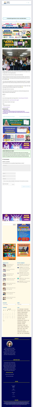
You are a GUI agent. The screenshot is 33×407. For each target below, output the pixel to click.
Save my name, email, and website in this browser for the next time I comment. (15, 181)
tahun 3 (26, 328)
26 (7, 317)
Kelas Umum (23, 318)
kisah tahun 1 (25, 320)
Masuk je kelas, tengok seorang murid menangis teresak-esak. (14, 111)
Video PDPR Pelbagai (26, 333)
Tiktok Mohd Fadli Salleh (9, 376)
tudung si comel (20, 331)
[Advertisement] (16, 11)
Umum (18, 333)
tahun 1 (21, 328)
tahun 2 (24, 328)
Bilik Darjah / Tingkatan (20, 310)
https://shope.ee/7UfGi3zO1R (23, 98)
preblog (18, 328)
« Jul (3, 320)
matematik (23, 323)
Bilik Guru (25, 310)
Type (27, 331)
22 (12, 316)
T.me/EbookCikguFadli (5, 107)
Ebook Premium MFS (20, 317)
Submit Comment (26, 186)
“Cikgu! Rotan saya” (6, 110)
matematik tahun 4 (20, 325)
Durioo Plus (26, 315)
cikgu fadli (28, 310)
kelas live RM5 (19, 318)
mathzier (24, 325)
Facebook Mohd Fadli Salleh (9, 374)
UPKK (20, 333)
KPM (28, 320)
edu (23, 317)
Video (22, 333)
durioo (23, 315)
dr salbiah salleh (20, 315)
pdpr (26, 325)
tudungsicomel (24, 331)
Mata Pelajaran (19, 323)
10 (3, 314)
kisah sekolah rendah (20, 320)
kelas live (26, 317)
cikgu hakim (19, 312)
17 (3, 316)
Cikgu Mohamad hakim (24, 312)
